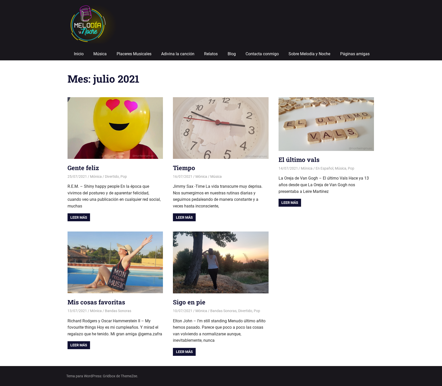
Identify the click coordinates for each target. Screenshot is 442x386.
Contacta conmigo (262, 53)
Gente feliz (83, 168)
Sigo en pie (189, 302)
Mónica (96, 176)
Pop (123, 176)
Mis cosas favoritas (96, 302)
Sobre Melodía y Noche (309, 53)
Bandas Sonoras (118, 311)
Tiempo (184, 168)
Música (100, 53)
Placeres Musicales (134, 53)
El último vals (299, 160)
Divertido (112, 176)
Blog (232, 53)
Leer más (78, 217)
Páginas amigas (355, 53)
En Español (324, 168)
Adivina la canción (177, 53)
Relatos (211, 53)
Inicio (79, 53)
